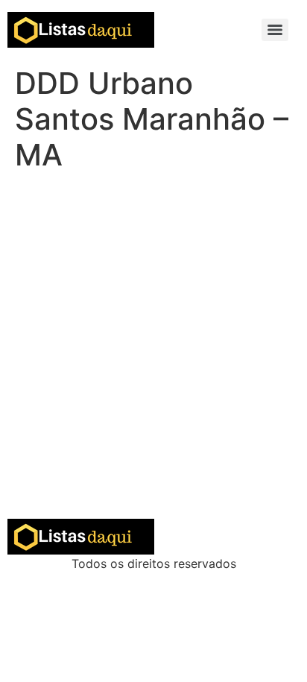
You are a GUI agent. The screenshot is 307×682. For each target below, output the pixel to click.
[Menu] (275, 30)
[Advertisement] (153, 357)
